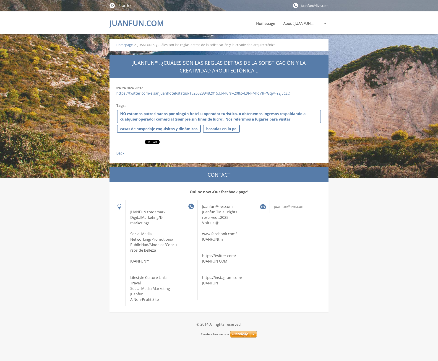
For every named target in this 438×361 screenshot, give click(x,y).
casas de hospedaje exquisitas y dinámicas (159, 128)
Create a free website (215, 334)
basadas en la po (221, 128)
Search (112, 5)
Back (120, 153)
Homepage (265, 23)
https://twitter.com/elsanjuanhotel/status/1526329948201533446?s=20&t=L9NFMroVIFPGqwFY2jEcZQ (203, 93)
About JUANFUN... (298, 23)
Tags (120, 105)
